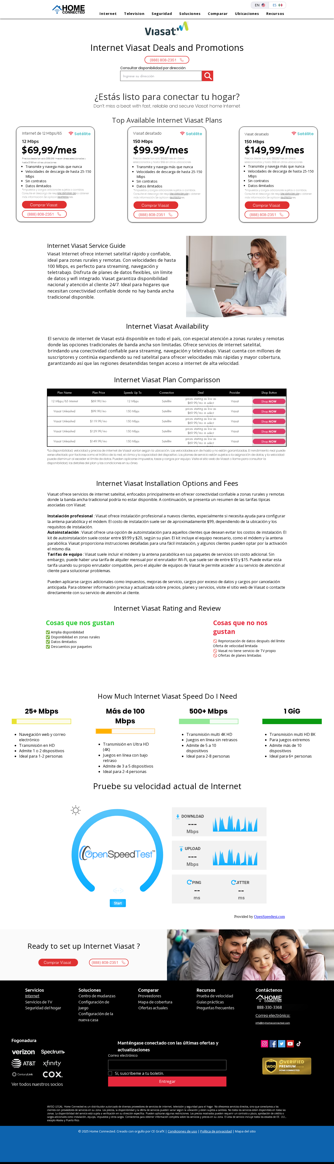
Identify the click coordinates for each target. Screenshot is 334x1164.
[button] (106, 13)
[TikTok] (298, 1043)
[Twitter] (281, 1043)
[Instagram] (264, 1043)
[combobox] (161, 76)
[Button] (207, 76)
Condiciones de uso (182, 1131)
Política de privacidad (216, 1131)
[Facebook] (273, 1043)
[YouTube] (290, 1043)
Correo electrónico (123, 1055)
